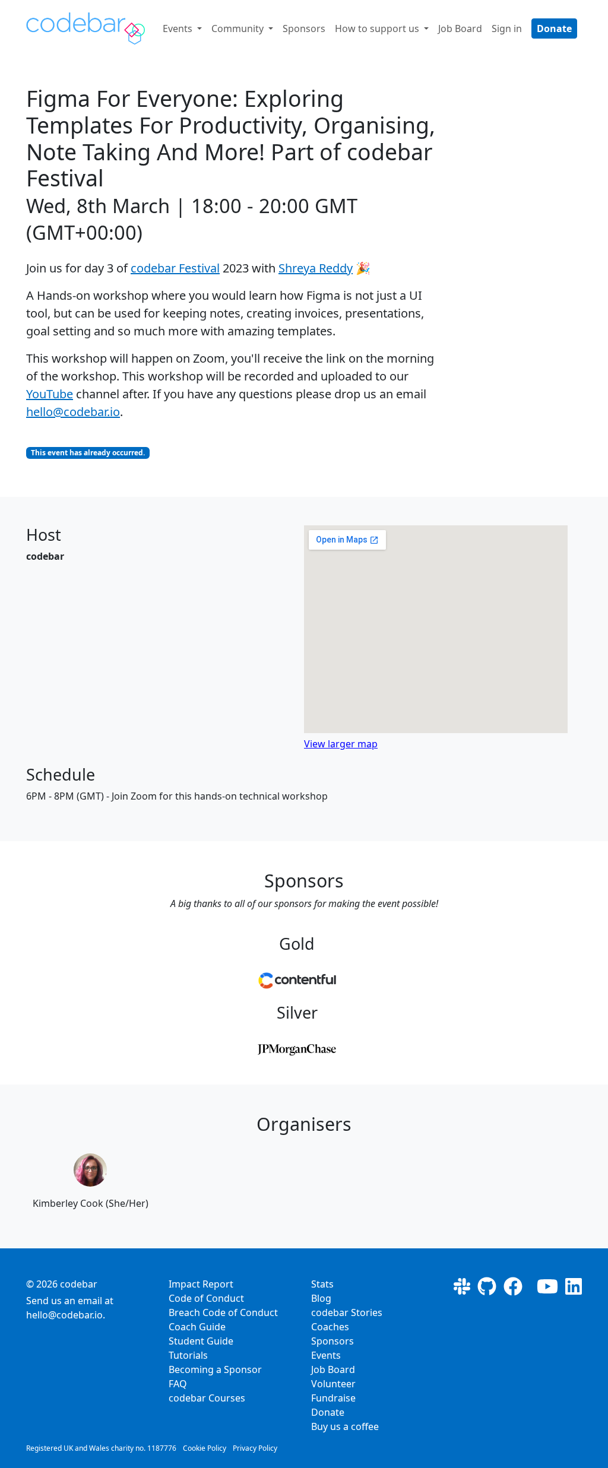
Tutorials (188, 1355)
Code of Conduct (206, 1298)
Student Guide (201, 1340)
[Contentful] (297, 980)
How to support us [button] (378, 28)
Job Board (460, 28)
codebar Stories (346, 1312)
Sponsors (304, 28)
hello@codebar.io (73, 412)
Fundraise (333, 1397)
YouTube (49, 394)
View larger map (341, 743)
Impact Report (201, 1284)
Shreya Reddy (315, 268)
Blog (321, 1298)
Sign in (507, 28)
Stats (322, 1284)
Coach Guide (197, 1326)
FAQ (178, 1383)
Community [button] (238, 28)
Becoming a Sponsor (215, 1369)
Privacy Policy (255, 1448)
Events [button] (179, 28)
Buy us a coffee (345, 1426)
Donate (554, 28)
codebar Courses (207, 1397)
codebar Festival (175, 268)
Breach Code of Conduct (223, 1312)
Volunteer (333, 1383)
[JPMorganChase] (297, 1049)
